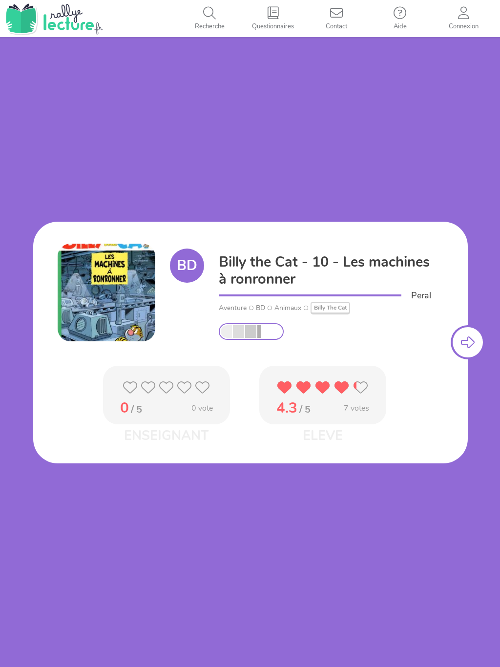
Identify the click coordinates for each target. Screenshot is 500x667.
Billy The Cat (330, 308)
